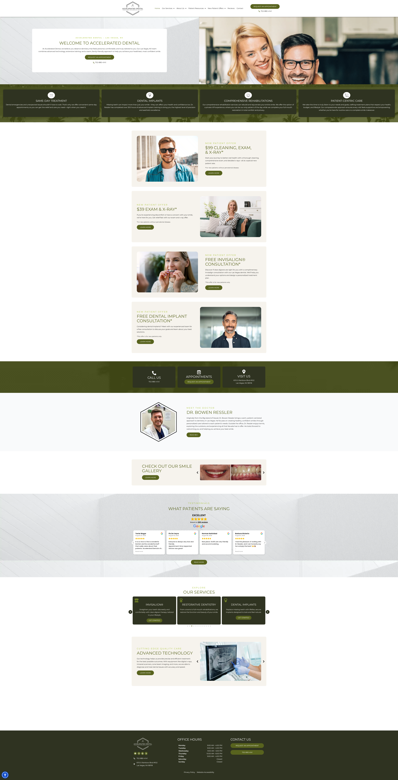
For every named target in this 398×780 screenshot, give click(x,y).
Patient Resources (196, 8)
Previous (197, 472)
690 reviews (203, 522)
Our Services (167, 8)
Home (157, 8)
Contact (240, 8)
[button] (264, 542)
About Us (180, 8)
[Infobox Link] (154, 377)
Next (264, 472)
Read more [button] (206, 551)
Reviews (231, 8)
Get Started (154, 618)
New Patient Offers (215, 8)
